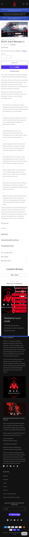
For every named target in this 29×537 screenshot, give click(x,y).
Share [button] (4, 228)
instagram (5, 479)
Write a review (14, 275)
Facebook (5, 476)
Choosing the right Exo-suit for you (10, 240)
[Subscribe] (24, 509)
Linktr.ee (5, 490)
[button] (2, 4)
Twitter (5, 483)
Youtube (5, 486)
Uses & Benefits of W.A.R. (7, 246)
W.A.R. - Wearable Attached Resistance (13, 532)
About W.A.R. (4, 234)
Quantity (3, 54)
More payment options (14, 70)
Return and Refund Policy (9, 493)
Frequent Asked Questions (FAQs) (11, 497)
